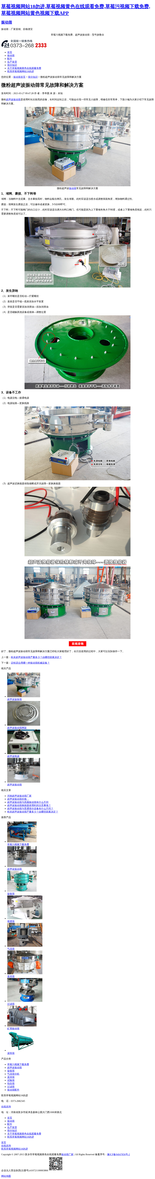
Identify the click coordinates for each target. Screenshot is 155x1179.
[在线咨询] (77, 647)
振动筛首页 (19, 77)
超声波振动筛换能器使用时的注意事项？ (29, 805)
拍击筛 (11, 1083)
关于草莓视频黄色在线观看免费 (24, 68)
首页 (9, 52)
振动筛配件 (13, 1090)
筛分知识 (12, 65)
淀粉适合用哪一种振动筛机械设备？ (30, 663)
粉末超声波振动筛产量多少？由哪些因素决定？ (32, 811)
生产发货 (12, 62)
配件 (9, 58)
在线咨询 (6, 1106)
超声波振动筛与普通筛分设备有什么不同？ (30, 808)
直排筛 (11, 1077)
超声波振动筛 (13, 99)
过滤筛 (11, 1086)
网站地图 (6, 1176)
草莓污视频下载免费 (18, 844)
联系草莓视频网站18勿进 (20, 71)
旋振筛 (11, 1070)
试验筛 (11, 1080)
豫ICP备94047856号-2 (118, 1154)
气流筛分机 (13, 1074)
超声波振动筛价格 (18, 799)
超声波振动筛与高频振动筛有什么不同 (27, 802)
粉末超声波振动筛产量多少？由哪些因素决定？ (36, 657)
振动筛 (6, 22)
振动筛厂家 (67, 1154)
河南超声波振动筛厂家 (19, 796)
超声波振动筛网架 (17, 727)
